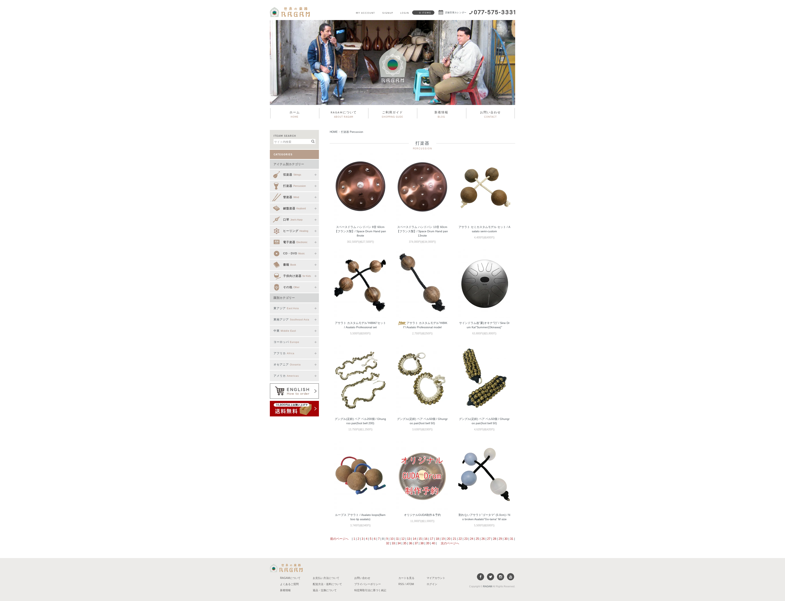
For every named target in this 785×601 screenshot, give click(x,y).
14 (414, 538)
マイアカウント (436, 578)
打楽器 (352, 131)
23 (466, 538)
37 (416, 543)
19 (443, 538)
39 (427, 543)
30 (506, 538)
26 (483, 538)
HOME (334, 131)
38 (422, 543)
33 (393, 543)
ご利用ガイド (392, 114)
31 (511, 538)
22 (460, 538)
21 (454, 538)
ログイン (432, 584)
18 (437, 538)
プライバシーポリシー (367, 584)
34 (399, 543)
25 (477, 538)
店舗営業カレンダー (455, 12)
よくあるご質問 (289, 584)
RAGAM (487, 586)
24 (471, 538)
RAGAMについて (344, 114)
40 (433, 543)
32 (387, 543)
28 (494, 538)
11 (397, 538)
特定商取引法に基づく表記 (370, 590)
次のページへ (449, 543)
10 (392, 538)
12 (403, 538)
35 (404, 543)
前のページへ (339, 538)
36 (410, 543)
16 (425, 538)
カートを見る (406, 578)
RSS (401, 584)
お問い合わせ (490, 114)
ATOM (410, 584)
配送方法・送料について (327, 584)
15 (420, 538)
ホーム (294, 114)
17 (431, 538)
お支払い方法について (326, 578)
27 (488, 538)
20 (448, 538)
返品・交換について (325, 590)
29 (500, 538)
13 (408, 538)
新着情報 (441, 114)
